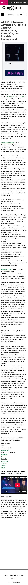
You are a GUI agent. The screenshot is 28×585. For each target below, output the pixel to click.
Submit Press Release (14, 579)
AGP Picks (4, 2)
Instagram (4, 461)
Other (3, 467)
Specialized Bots (6, 269)
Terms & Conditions (14, 582)
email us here (5, 450)
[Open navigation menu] (2, 14)
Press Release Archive (16, 575)
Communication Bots (7, 142)
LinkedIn (4, 459)
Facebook (4, 454)
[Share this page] (26, 14)
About (6, 575)
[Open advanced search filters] (21, 14)
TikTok (3, 465)
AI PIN (22, 97)
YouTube (4, 463)
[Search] (18, 14)
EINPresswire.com (11, 97)
